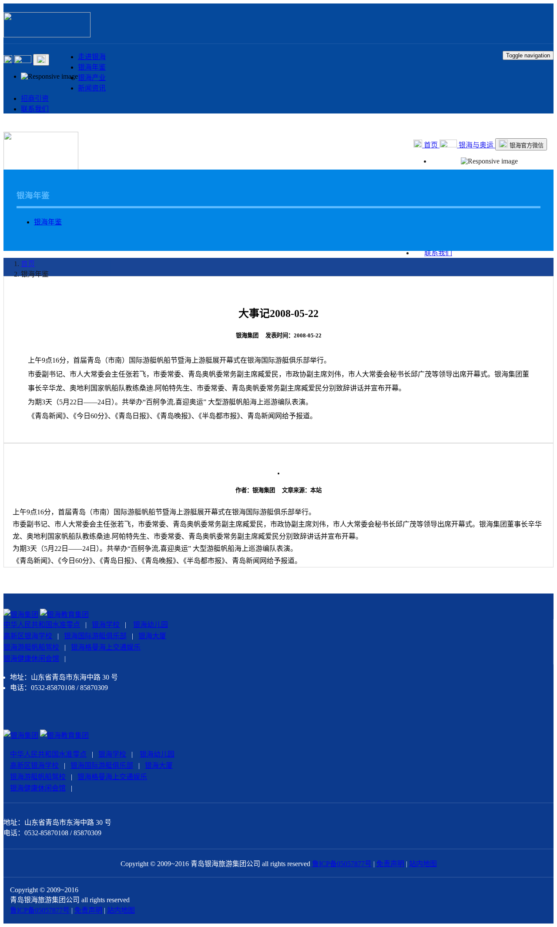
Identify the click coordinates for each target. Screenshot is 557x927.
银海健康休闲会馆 (31, 658)
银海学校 (106, 624)
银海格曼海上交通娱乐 (106, 647)
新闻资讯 (92, 88)
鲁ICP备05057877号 (342, 863)
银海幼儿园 (150, 624)
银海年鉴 (92, 67)
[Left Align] (8, 60)
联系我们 (35, 109)
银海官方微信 (526, 145)
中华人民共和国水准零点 (41, 624)
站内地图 (423, 863)
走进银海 (92, 56)
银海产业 (92, 77)
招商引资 (35, 98)
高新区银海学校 (27, 636)
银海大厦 (152, 636)
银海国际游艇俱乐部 (95, 636)
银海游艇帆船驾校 (31, 647)
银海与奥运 (476, 145)
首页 (431, 145)
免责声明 (390, 863)
